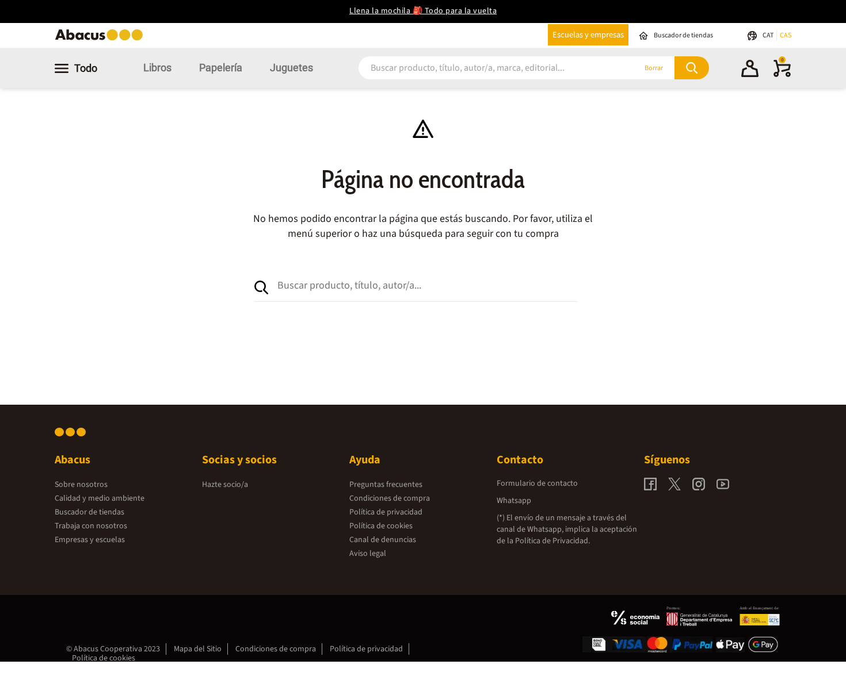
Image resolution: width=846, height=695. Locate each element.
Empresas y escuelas (90, 540)
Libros (157, 68)
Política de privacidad (385, 512)
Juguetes (291, 68)
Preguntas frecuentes (385, 484)
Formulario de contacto (537, 483)
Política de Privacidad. (552, 541)
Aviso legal (367, 553)
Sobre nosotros (81, 484)
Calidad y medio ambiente (99, 498)
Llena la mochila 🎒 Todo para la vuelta (423, 11)
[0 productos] (782, 74)
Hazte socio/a (225, 484)
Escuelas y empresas (588, 35)
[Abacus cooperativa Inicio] (102, 39)
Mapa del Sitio (198, 649)
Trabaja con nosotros (91, 526)
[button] (750, 70)
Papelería (220, 68)
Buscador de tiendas (89, 512)
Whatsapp (514, 500)
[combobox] (481, 68)
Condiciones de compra (389, 498)
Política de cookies (381, 526)
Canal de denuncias (382, 540)
